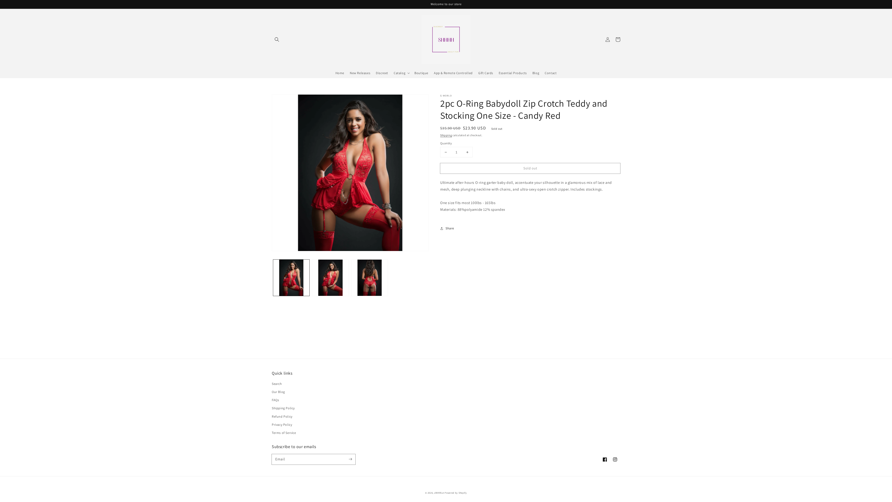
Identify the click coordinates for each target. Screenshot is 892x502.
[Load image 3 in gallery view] (369, 277)
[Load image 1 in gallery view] (291, 277)
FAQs (275, 400)
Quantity (446, 143)
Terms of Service (284, 433)
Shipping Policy (283, 408)
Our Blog (278, 392)
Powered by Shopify (456, 492)
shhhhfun (439, 492)
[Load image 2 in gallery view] (330, 277)
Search (277, 384)
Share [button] (450, 228)
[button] (277, 39)
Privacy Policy (282, 425)
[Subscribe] (350, 459)
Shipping (446, 135)
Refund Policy (282, 416)
